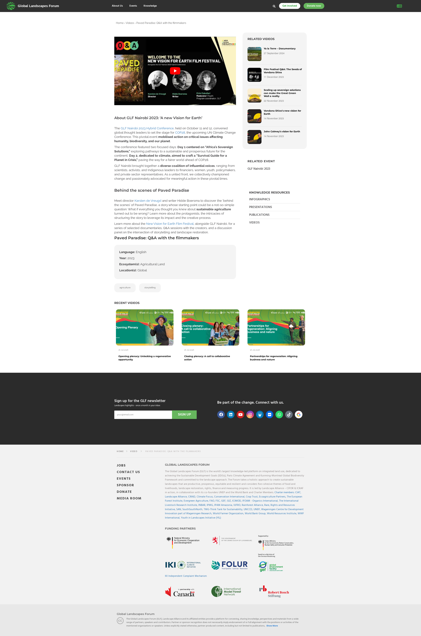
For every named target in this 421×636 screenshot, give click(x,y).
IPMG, (210, 505)
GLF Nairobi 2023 (259, 168)
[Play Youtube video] (175, 71)
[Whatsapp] (279, 414)
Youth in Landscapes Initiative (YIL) (201, 518)
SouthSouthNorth (192, 509)
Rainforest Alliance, (253, 505)
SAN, (179, 509)
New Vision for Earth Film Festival (170, 223)
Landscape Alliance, (176, 497)
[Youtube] (240, 414)
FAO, (213, 501)
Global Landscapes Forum (38, 6)
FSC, (218, 501)
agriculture (125, 288)
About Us (117, 6)
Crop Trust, (252, 497)
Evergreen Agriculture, (197, 501)
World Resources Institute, (282, 514)
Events (133, 6)
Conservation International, (230, 497)
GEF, (224, 501)
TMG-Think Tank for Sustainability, (224, 509)
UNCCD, (249, 509)
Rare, (267, 505)
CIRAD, (192, 497)
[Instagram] (250, 414)
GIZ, (229, 501)
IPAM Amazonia (223, 505)
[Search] (274, 6)
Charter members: (284, 493)
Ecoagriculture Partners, (273, 497)
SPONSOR (125, 485)
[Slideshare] (260, 414)
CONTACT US (128, 472)
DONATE (124, 492)
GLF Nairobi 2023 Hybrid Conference (147, 128)
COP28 (180, 132)
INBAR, (202, 505)
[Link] (11, 6)
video (133, 451)
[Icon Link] (298, 414)
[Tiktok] (289, 414)
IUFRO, (238, 505)
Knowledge (150, 6)
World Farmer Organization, (229, 514)
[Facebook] (221, 414)
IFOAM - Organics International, (260, 501)
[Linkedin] (231, 414)
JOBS (121, 465)
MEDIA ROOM (129, 498)
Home (120, 23)
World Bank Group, (256, 514)
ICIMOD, (237, 501)
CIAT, (298, 493)
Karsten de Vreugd (148, 200)
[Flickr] (269, 414)
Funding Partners (180, 528)
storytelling (150, 288)
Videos (130, 23)
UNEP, (257, 509)
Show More (272, 626)
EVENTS (124, 478)
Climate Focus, (205, 497)
